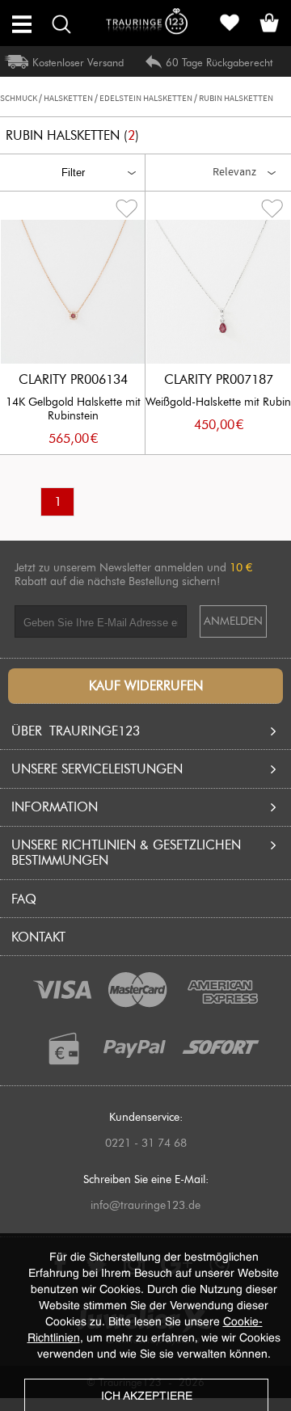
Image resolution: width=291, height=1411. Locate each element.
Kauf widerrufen (146, 685)
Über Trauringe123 (75, 731)
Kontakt (38, 937)
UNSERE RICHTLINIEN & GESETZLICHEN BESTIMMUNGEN (126, 852)
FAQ (23, 899)
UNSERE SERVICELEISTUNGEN (97, 769)
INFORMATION (54, 807)
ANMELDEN (233, 621)
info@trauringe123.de (145, 1205)
